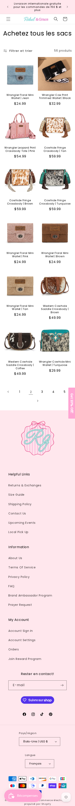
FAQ (11, 586)
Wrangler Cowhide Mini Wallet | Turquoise (55, 363)
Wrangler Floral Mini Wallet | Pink (20, 254)
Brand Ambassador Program (30, 595)
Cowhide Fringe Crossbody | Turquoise (55, 202)
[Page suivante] (37, 400)
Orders (13, 649)
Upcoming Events (22, 523)
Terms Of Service (22, 567)
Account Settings (22, 640)
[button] (8, 19)
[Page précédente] (8, 391)
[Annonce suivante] (67, 6)
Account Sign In (20, 631)
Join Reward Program (24, 659)
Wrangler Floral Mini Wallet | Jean (20, 96)
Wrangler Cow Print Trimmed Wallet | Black (55, 96)
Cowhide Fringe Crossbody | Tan (55, 149)
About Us (15, 558)
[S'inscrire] (61, 685)
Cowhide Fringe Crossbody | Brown (20, 202)
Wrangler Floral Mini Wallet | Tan (20, 307)
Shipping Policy (20, 504)
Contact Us (17, 513)
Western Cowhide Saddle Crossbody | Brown (55, 309)
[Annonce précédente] (7, 6)
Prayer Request (20, 605)
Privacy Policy (19, 577)
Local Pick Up (18, 532)
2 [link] (31, 392)
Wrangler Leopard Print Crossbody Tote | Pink (20, 149)
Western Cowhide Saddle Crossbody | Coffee (20, 365)
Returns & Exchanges (24, 485)
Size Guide (16, 495)
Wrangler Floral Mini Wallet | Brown (55, 254)
